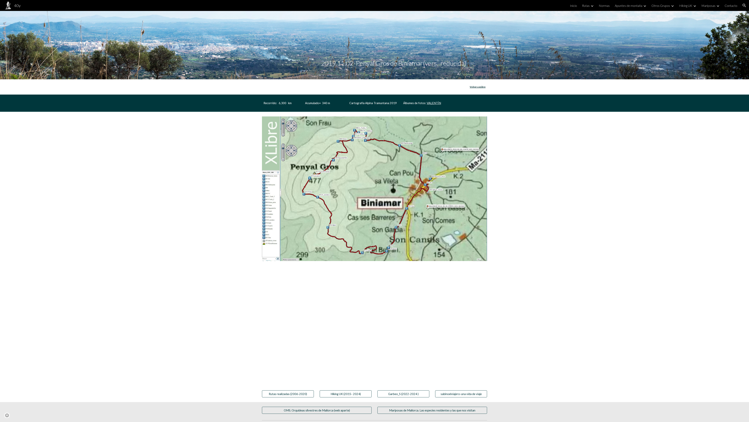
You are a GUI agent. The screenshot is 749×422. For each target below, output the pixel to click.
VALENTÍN (434, 103)
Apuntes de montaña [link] (628, 5)
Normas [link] (604, 5)
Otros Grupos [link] (660, 5)
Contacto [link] (731, 5)
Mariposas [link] (708, 5)
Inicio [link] (573, 5)
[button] (744, 5)
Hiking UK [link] (685, 5)
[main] (393, 45)
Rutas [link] (586, 5)
